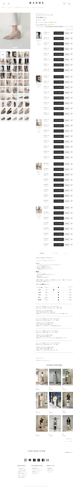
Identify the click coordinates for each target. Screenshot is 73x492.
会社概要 (49, 468)
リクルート (50, 471)
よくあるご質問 (22, 470)
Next (29, 31)
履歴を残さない (69, 452)
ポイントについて (22, 475)
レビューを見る (41, 24)
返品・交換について (23, 473)
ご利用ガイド (21, 468)
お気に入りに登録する (72, 33)
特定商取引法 (35, 468)
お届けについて (22, 471)
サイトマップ (35, 473)
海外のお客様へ (22, 477)
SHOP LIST (50, 470)
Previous (1, 31)
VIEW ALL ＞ (69, 438)
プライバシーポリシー (37, 470)
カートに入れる (58, 33)
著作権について (35, 471)
